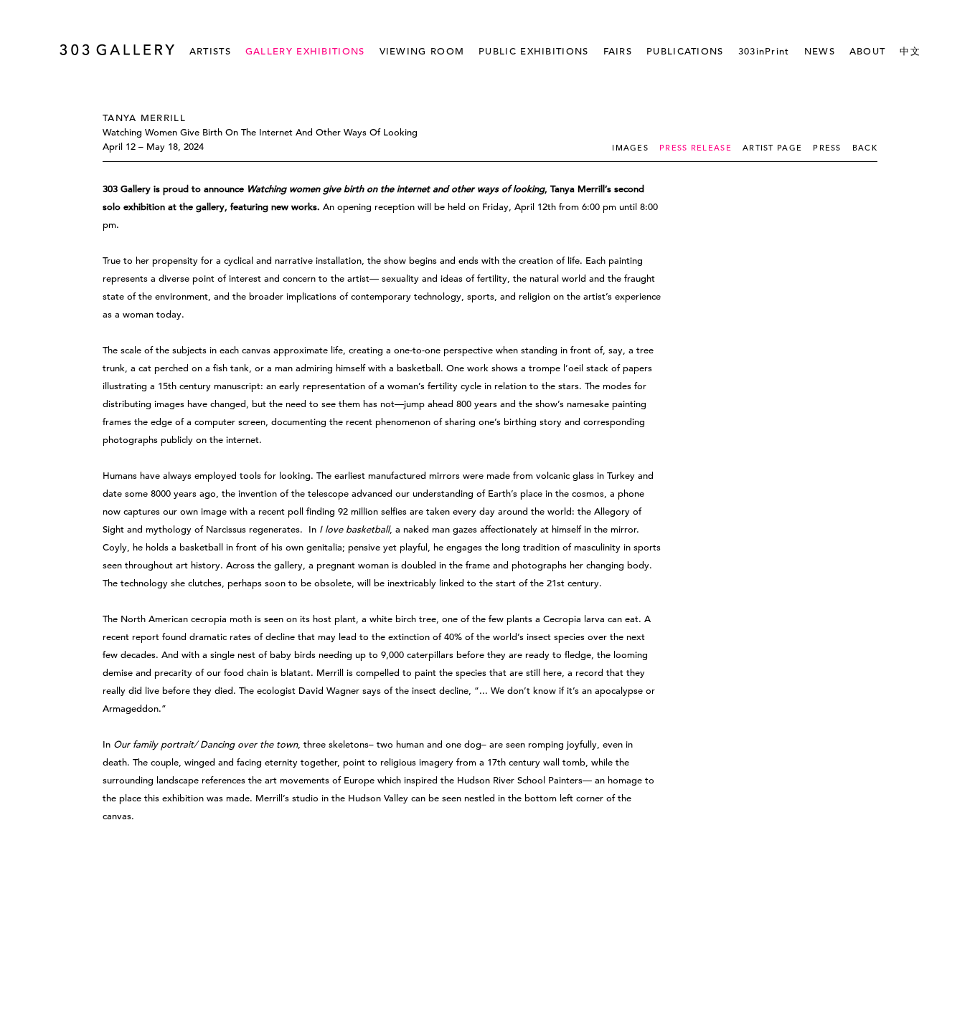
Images (630, 148)
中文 (910, 51)
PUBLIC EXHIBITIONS (533, 51)
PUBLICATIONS (685, 51)
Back (864, 148)
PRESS (827, 148)
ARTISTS (210, 51)
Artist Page (772, 148)
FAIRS (618, 51)
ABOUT (867, 51)
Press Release (695, 148)
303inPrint (764, 51)
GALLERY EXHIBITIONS (305, 51)
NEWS (819, 51)
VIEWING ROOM (422, 51)
